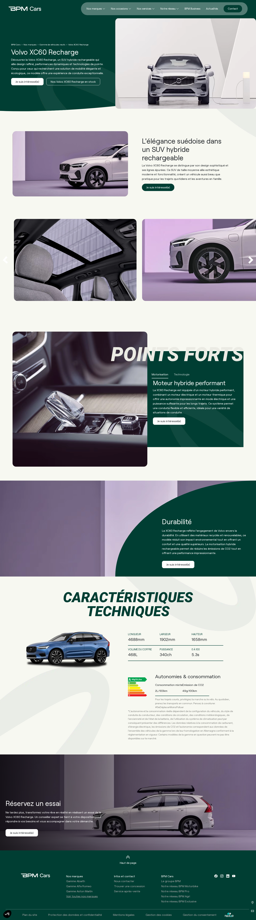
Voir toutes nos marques (82, 896)
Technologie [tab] (181, 374)
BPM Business (192, 8)
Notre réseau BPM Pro (175, 891)
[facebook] (216, 876)
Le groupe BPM (171, 881)
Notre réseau (168, 8)
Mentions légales (123, 914)
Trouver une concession (129, 886)
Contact (233, 8)
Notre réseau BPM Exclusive (178, 901)
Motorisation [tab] (160, 374)
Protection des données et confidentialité (75, 914)
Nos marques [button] (74, 876)
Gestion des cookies (159, 914)
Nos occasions (119, 8)
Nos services (144, 8)
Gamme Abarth (75, 881)
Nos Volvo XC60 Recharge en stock (73, 81)
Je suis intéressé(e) (27, 81)
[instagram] (221, 876)
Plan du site (29, 914)
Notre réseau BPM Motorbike (179, 886)
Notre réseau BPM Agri (175, 896)
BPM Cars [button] (167, 876)
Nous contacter (124, 881)
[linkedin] (227, 876)
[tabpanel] (128, 399)
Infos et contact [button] (124, 876)
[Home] (22, 9)
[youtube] (233, 876)
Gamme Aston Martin (79, 891)
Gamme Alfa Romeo (78, 886)
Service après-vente (127, 891)
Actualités (212, 8)
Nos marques (94, 8)
